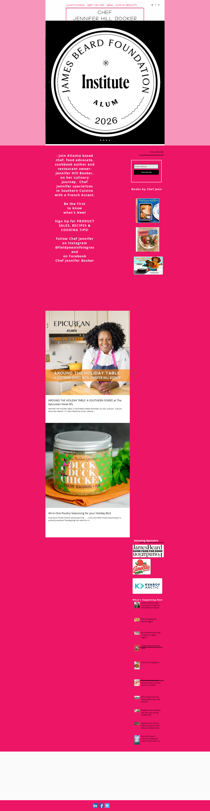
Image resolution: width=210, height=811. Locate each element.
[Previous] (49, 82)
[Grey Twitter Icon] (159, 5)
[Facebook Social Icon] (101, 805)
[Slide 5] (103, 140)
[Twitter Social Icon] (107, 805)
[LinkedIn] (95, 805)
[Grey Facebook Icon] (155, 5)
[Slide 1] (100, 140)
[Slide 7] (106, 140)
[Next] (160, 82)
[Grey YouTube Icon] (152, 5)
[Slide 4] (109, 140)
